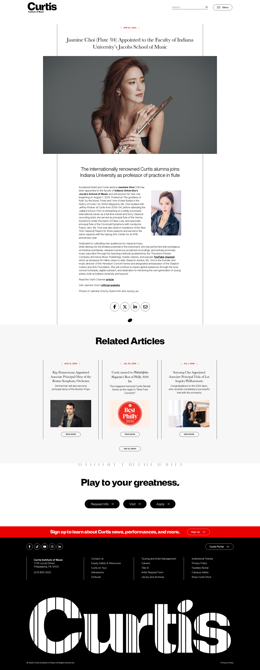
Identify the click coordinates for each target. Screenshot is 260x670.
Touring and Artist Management (158, 558)
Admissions (97, 572)
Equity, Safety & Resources (106, 563)
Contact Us (97, 558)
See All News (130, 449)
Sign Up (195, 532)
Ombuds (96, 577)
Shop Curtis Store (201, 577)
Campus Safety (200, 572)
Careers (145, 563)
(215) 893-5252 (42, 572)
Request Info (100, 504)
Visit (132, 504)
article (110, 279)
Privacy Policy (199, 563)
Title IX (145, 567)
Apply (160, 504)
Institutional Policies (202, 558)
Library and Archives (152, 577)
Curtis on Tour (99, 567)
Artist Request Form (152, 572)
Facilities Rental (200, 567)
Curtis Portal (216, 546)
